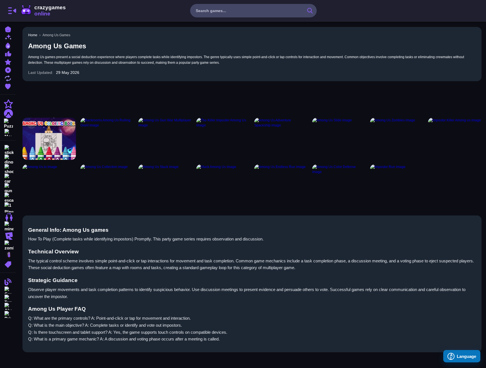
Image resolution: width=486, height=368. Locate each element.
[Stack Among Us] (223, 185)
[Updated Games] (8, 78)
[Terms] (8, 298)
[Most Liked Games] (8, 53)
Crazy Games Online (43, 10)
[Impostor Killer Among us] (455, 139)
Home (32, 35)
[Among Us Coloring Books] (49, 139)
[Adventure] (8, 113)
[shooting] (8, 169)
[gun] (8, 188)
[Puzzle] (8, 123)
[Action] (8, 104)
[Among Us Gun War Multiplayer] (165, 139)
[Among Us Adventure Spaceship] (281, 139)
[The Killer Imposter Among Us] (223, 139)
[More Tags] (8, 264)
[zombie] (8, 245)
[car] (8, 178)
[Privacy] (8, 314)
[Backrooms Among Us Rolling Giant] (107, 139)
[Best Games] (8, 45)
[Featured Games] (8, 61)
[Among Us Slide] (339, 139)
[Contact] (8, 289)
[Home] (8, 29)
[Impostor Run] (397, 185)
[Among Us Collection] (107, 185)
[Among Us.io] (49, 185)
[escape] (8, 198)
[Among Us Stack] (165, 185)
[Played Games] (8, 69)
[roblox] (8, 236)
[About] (8, 306)
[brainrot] (8, 255)
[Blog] (8, 281)
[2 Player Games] (8, 217)
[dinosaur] (8, 159)
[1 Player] (8, 207)
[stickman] (8, 150)
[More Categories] (8, 132)
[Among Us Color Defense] (339, 185)
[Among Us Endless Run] (281, 185)
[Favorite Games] (8, 86)
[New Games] (8, 37)
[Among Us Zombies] (397, 139)
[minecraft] (8, 226)
